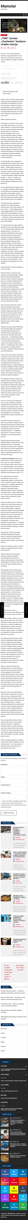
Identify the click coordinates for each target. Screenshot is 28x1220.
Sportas (3, 1051)
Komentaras (4, 764)
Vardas (3, 777)
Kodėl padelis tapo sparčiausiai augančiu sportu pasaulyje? (14, 1018)
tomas (4, 48)
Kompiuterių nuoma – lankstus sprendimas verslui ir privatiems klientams (19, 876)
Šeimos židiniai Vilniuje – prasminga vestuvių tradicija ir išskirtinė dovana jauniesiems (19, 854)
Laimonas (17, 837)
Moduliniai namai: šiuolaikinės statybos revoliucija (19, 897)
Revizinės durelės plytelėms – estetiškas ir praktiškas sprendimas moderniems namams (13, 992)
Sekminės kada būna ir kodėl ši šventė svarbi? (19, 941)
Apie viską (4, 1028)
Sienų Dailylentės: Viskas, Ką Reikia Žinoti (15, 1080)
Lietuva (3, 1033)
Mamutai (8, 6)
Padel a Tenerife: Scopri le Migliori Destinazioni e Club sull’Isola (12, 1109)
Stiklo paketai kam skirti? (11, 1091)
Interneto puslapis (6, 793)
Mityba (3, 1042)
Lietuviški (3, 1037)
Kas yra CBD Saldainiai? (11, 1098)
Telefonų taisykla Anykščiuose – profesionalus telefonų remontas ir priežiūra (19, 919)
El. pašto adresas (6, 785)
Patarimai (4, 35)
